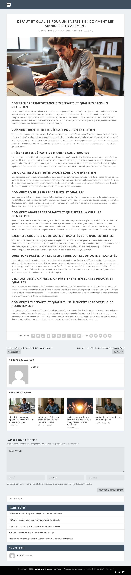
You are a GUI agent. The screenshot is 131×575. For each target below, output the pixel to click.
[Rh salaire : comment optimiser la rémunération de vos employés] (22, 406)
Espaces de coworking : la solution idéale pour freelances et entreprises (41, 539)
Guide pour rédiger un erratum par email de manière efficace (48, 419)
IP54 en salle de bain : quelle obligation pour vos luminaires (35, 513)
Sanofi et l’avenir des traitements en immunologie (31, 532)
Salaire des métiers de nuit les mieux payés (108, 418)
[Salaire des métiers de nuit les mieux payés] (109, 406)
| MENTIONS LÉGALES (43, 569)
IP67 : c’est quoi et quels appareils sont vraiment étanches (35, 520)
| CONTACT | (58, 569)
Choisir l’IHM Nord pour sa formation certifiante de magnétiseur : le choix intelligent (79, 420)
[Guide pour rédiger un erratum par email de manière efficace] (51, 406)
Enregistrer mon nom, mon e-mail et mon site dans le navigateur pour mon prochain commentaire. (51, 484)
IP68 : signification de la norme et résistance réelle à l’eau (35, 526)
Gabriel (50, 31)
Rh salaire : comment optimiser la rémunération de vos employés (22, 419)
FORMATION (71, 31)
